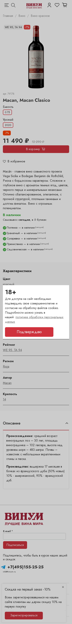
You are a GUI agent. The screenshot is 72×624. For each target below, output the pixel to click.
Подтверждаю (29, 332)
